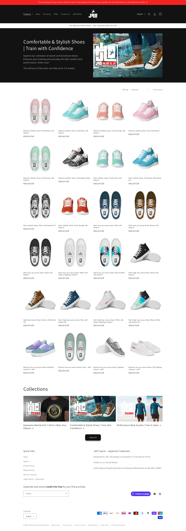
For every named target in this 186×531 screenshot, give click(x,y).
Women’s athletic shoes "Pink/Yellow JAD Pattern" (38, 132)
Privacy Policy (28, 466)
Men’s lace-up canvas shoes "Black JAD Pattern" (38, 274)
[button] (28, 14)
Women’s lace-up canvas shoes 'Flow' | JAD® (74, 367)
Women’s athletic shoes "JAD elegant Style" (74, 178)
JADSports (32, 525)
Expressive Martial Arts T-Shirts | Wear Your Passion (44, 427)
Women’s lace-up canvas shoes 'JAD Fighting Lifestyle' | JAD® (145, 368)
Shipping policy (93, 525)
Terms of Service (30, 474)
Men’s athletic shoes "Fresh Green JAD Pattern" (107, 179)
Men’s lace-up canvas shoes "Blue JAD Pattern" (108, 226)
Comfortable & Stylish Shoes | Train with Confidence (90, 427)
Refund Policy (29, 470)
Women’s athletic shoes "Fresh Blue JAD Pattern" (73, 132)
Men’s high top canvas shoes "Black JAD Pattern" (143, 274)
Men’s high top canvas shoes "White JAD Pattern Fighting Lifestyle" (108, 321)
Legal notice (105, 525)
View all (93, 437)
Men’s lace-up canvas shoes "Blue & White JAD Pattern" (109, 274)
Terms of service (80, 525)
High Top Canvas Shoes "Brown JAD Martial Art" (39, 321)
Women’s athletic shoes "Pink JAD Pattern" (144, 131)
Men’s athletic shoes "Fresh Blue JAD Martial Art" (145, 179)
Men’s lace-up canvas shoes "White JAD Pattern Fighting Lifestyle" (73, 274)
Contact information (118, 525)
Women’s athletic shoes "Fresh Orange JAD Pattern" (109, 132)
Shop (25, 457)
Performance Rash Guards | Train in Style (137, 425)
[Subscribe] (66, 494)
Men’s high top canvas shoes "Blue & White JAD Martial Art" (144, 321)
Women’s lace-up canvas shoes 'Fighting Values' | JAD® (109, 368)
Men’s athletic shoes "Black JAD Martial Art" (39, 225)
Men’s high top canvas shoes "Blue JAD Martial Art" (72, 321)
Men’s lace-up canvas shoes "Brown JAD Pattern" (143, 226)
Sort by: (125, 89)
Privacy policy (67, 525)
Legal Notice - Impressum (33, 479)
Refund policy (55, 525)
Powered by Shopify (42, 525)
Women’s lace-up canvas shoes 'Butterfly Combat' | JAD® (38, 368)
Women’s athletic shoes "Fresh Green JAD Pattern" (38, 179)
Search (26, 461)
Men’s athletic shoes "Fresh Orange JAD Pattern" (73, 226)
